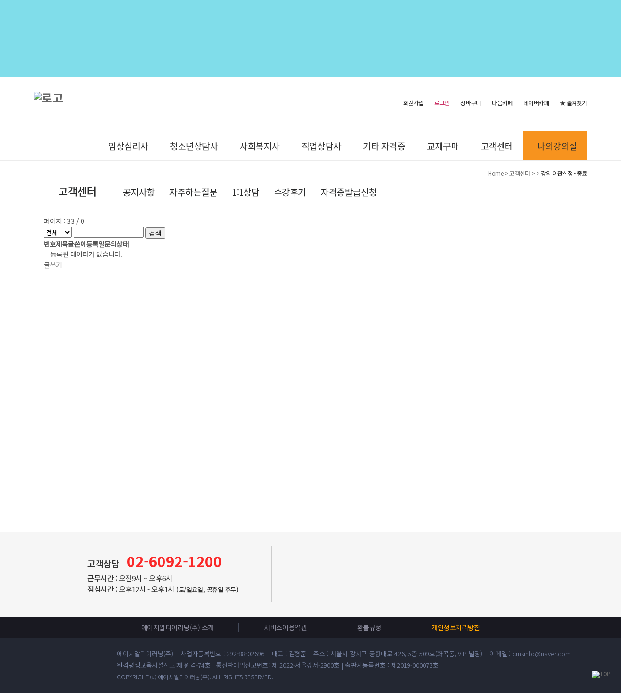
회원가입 (413, 102)
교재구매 (443, 145)
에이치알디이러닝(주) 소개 (177, 627)
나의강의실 (557, 145)
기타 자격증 (384, 145)
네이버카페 (536, 103)
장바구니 (470, 103)
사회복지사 (260, 145)
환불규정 (369, 627)
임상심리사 (128, 145)
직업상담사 (321, 145)
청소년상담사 (194, 145)
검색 (155, 233)
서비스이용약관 (285, 627)
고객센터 (497, 145)
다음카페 (502, 103)
